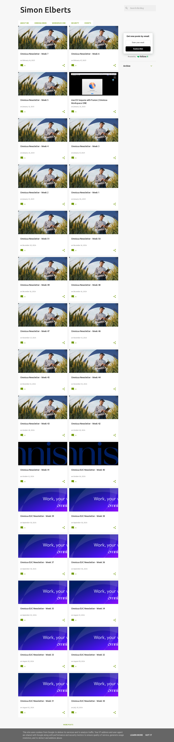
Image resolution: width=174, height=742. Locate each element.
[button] (63, 65)
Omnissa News (40, 23)
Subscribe (138, 49)
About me (24, 23)
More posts (68, 724)
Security (75, 23)
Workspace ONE (59, 23)
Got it (148, 735)
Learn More (136, 735)
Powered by (132, 57)
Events (88, 23)
